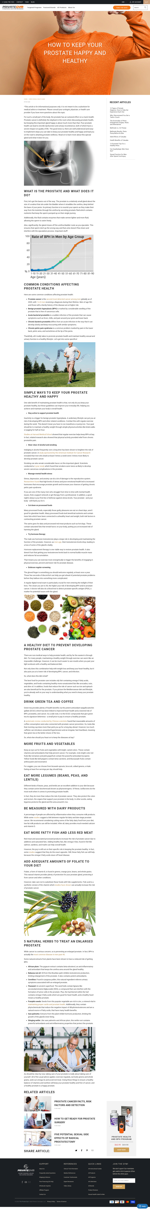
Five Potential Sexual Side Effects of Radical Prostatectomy (71, 1138)
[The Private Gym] (12, 7)
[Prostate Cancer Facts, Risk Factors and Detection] (37, 1103)
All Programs (92, 1177)
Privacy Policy (51, 1201)
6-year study (39, 466)
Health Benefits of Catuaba (119, 140)
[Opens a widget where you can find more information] (142, 1206)
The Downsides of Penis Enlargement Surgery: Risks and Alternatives (119, 122)
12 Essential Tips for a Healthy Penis (117, 144)
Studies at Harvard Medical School (38, 434)
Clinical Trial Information (71, 1168)
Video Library (67, 1186)
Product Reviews (93, 1190)
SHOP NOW (121, 1150)
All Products (91, 1173)
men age (57, 542)
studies (36, 817)
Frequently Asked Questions (47, 1173)
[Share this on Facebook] (81, 1150)
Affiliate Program (44, 1190)
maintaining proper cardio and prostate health (46, 1004)
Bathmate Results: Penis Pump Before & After (118, 132)
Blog (33, 2)
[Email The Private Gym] (29, 1182)
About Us (41, 1168)
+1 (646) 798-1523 (8, 2)
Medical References (69, 1173)
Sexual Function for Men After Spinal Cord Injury (118, 155)
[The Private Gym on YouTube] (25, 1182)
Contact (20, 2)
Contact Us (42, 1194)
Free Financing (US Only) (46, 1181)
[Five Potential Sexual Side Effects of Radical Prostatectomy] (37, 1138)
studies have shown (63, 885)
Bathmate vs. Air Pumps (118, 128)
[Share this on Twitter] (76, 1150)
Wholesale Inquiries (45, 1186)
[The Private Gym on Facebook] (22, 1182)
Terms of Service (61, 1201)
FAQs (27, 2)
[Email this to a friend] (92, 1150)
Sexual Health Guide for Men (96, 1194)
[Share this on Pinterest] (87, 1150)
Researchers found (31, 482)
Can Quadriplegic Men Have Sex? (119, 150)
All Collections (92, 1181)
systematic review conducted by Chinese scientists (46, 721)
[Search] (145, 7)
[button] (34, 7)
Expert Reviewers (69, 1181)
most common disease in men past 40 (49, 954)
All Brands (91, 1186)
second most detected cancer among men (63, 299)
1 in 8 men (41, 302)
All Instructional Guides (95, 1168)
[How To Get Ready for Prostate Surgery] (37, 1121)
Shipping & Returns (44, 1177)
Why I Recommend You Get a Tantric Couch (120, 116)
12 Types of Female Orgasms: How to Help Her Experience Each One (119, 110)
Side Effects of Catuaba (118, 137)
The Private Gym (24, 1201)
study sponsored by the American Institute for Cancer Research (64, 453)
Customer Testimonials (70, 1177)
